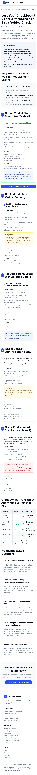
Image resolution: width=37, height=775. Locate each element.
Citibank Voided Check (10, 721)
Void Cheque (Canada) (10, 743)
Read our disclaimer (14, 770)
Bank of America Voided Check (13, 711)
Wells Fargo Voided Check (11, 716)
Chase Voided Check (10, 713)
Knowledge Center (9, 731)
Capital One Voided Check (11, 718)
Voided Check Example (10, 738)
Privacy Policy (8, 750)
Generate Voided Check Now (17, 186)
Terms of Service (9, 753)
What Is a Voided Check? (11, 735)
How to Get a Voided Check (12, 740)
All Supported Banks (10, 728)
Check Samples (8, 733)
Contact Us (7, 757)
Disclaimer (7, 755)
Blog (2, 9)
